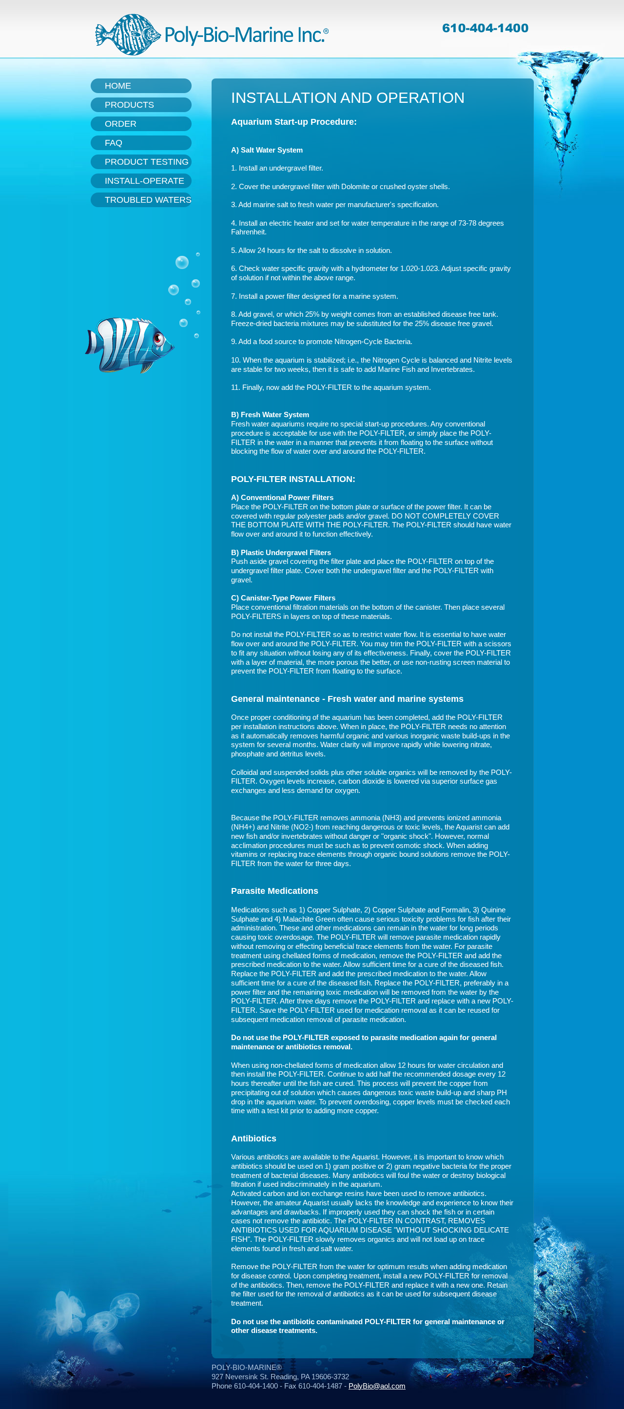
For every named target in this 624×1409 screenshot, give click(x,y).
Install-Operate (144, 181)
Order (120, 124)
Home (118, 86)
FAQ (113, 143)
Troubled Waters (148, 200)
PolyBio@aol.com (377, 1386)
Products (129, 105)
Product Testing (147, 162)
